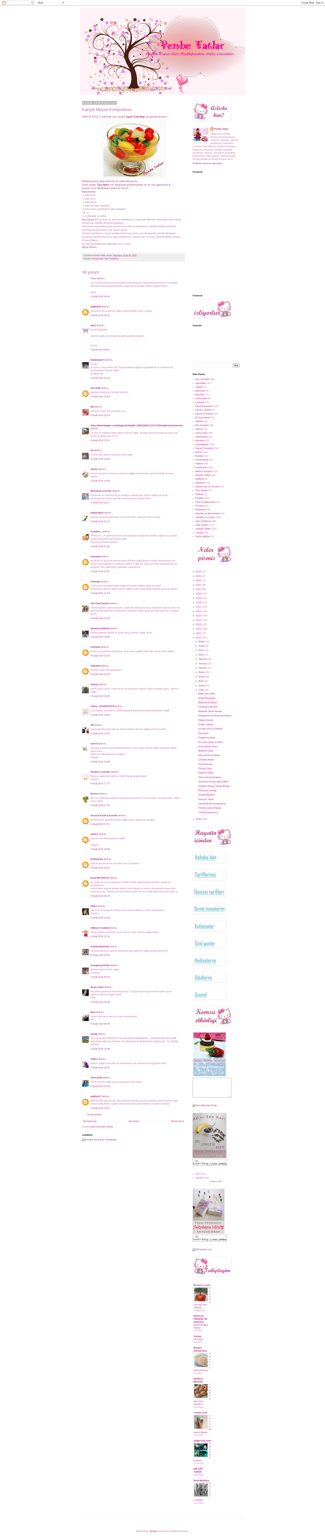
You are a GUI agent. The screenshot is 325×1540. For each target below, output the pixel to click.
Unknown (95, 556)
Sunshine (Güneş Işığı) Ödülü (213, 781)
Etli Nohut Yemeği (207, 790)
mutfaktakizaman (99, 946)
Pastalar (199, 498)
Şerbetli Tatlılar (203, 528)
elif (92, 725)
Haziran (203, 668)
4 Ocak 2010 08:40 (100, 296)
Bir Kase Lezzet (202, 1285)
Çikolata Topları (206, 759)
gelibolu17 (95, 1096)
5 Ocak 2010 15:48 (100, 1049)
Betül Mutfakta (201, 1480)
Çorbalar (199, 402)
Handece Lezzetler (100, 772)
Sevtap (197, 1336)
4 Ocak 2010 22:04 (100, 917)
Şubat (202, 685)
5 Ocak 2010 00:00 (100, 955)
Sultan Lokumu (206, 724)
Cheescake (201, 398)
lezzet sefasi (97, 987)
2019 (199, 598)
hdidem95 (95, 306)
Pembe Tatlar (221, 129)
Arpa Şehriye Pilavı (208, 746)
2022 (199, 585)
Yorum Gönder (94, 1114)
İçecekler (200, 440)
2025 (199, 571)
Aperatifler (200, 383)
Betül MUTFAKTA (99, 878)
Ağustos (203, 659)
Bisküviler (200, 390)
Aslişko (199, 387)
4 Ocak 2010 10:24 (100, 415)
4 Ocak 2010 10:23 (100, 396)
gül (92, 406)
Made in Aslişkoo (204, 471)
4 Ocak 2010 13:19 (100, 655)
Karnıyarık (203, 733)
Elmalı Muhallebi (206, 698)
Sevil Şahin (96, 1077)
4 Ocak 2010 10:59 (100, 480)
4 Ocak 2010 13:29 (100, 696)
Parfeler (199, 494)
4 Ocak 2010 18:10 (100, 867)
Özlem (93, 906)
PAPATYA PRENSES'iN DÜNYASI (200, 1319)
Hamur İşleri (201, 433)
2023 (199, 580)
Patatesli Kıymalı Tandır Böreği (213, 786)
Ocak (201, 690)
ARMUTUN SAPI (202, 1441)
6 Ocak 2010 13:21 (100, 1108)
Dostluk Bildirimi (206, 795)
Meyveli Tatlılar (203, 475)
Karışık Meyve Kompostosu (212, 803)
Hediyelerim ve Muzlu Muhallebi (214, 715)
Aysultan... (96, 531)
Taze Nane (103, 184)
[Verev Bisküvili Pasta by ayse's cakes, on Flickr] (205, 1105)
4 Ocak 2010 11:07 (100, 502)
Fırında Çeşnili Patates (209, 808)
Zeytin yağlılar (202, 536)
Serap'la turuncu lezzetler (104, 815)
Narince (94, 793)
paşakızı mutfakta (99, 628)
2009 (199, 819)
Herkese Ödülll (205, 773)
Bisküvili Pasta (205, 751)
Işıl (91, 450)
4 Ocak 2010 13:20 (100, 674)
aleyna (94, 469)
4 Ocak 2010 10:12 (100, 378)
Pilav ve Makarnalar (205, 502)
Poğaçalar (200, 509)
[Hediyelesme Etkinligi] (209, 1233)
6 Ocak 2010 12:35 (100, 1086)
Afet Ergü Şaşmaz (100, 603)
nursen (94, 743)
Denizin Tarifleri (203, 410)
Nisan (202, 676)
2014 (199, 620)
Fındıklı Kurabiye (206, 737)
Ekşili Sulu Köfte (206, 693)
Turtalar (199, 532)
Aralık (202, 641)
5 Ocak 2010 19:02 (100, 1067)
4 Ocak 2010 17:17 (100, 783)
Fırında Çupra (205, 768)
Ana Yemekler (202, 379)
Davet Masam (205, 764)
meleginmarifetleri (100, 965)
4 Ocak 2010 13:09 (100, 637)
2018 (199, 602)
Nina (92, 1012)
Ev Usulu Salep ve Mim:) (210, 742)
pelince (94, 834)
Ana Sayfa (133, 1121)
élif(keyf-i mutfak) (99, 928)
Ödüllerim (200, 483)
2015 (199, 615)
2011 (199, 633)
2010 (199, 637)
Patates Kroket (205, 720)
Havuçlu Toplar (206, 799)
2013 (199, 624)
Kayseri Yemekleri (204, 448)
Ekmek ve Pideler (204, 414)
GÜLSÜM (95, 388)
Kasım (202, 646)
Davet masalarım (204, 406)
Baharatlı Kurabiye (207, 702)
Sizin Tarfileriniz (111, 258)
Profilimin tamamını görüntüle (207, 163)
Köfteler (199, 463)
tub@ (93, 325)
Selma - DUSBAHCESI (102, 706)
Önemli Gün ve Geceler (207, 486)
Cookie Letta (200, 1412)
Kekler (198, 452)
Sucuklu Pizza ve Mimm (210, 729)
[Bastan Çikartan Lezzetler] (209, 1076)
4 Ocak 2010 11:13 (100, 521)
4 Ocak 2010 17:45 (100, 805)
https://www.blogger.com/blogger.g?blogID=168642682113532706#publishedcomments (136, 425)
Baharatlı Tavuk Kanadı (210, 711)
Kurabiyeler (201, 467)
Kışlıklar (199, 456)
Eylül (201, 654)
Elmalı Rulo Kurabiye (209, 755)
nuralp (93, 1034)
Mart (201, 681)
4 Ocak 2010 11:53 (100, 593)
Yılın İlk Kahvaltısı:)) (208, 812)
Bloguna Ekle (216, 1181)
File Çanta (198, 1339)
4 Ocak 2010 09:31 (100, 315)
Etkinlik (199, 421)
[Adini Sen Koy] (209, 1157)
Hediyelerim (201, 436)
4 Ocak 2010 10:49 (100, 459)
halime (94, 1059)
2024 (199, 576)
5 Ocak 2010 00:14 (100, 977)
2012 (199, 628)
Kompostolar (97, 258)
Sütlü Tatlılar (201, 525)
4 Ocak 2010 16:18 (100, 761)
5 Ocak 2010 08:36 (100, 1024)
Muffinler (199, 479)
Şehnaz (94, 684)
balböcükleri (97, 512)
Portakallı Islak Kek (208, 707)
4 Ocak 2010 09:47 (100, 349)
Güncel (199, 429)
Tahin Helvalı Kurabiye (209, 777)
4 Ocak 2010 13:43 (100, 733)
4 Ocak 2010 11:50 (100, 571)
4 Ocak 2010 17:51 (100, 824)
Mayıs (202, 672)
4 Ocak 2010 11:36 (100, 546)
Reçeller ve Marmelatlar (207, 513)
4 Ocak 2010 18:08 (100, 849)
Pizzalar (199, 505)
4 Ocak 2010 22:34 (100, 936)
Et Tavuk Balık (202, 417)
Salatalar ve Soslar (205, 517)
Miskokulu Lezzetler (101, 491)
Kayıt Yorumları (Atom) (101, 1126)
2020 (199, 593)
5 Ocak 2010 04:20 (100, 1002)
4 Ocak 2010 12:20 (100, 618)
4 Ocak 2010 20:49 (100, 896)
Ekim (201, 650)
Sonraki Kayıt (89, 1121)
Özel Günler (201, 490)
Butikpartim (96, 859)
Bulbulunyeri (97, 360)
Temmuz (203, 663)
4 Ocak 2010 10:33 (100, 440)
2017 (199, 606)
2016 (199, 611)
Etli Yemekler (202, 425)
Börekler (199, 394)
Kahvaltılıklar (202, 444)
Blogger (154, 1531)
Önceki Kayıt (177, 1121)
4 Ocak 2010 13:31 (100, 715)
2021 (199, 589)
